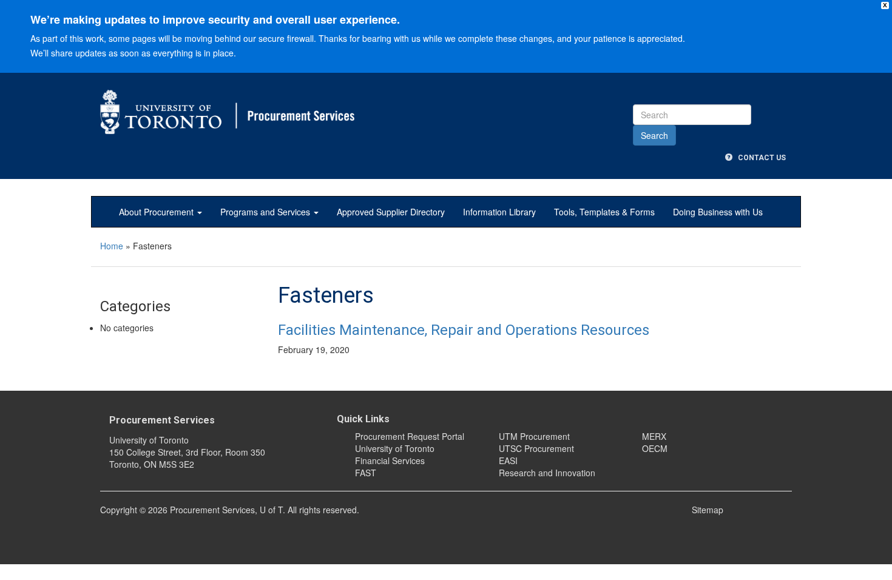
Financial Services (390, 460)
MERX (654, 436)
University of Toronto (394, 448)
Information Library (499, 212)
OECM (654, 448)
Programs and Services (266, 212)
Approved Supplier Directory (391, 212)
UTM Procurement (534, 436)
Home (111, 246)
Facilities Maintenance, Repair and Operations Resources (463, 330)
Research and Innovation (547, 473)
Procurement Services (162, 420)
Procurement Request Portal (409, 436)
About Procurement (157, 212)
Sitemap (707, 510)
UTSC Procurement (536, 448)
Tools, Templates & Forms (604, 212)
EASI (508, 460)
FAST (365, 473)
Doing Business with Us (718, 212)
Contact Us (759, 157)
